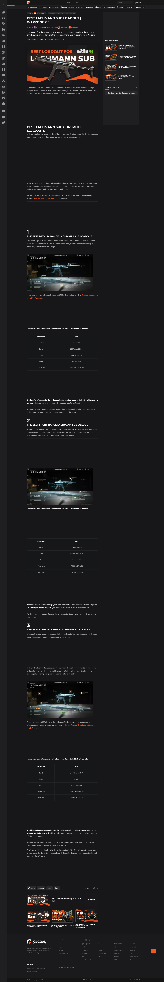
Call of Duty (41, 13)
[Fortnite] (3, 47)
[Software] (3, 87)
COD (99, 944)
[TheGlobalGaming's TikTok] (70, 969)
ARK (131, 953)
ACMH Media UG (86, 980)
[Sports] (3, 92)
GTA (99, 947)
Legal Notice (41, 968)
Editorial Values (63, 953)
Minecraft (133, 947)
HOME (29, 13)
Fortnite (132, 944)
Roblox (100, 950)
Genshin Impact (86, 960)
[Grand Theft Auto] (3, 52)
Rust (83, 956)
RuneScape (101, 960)
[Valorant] (3, 18)
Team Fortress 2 (135, 956)
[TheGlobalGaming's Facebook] (59, 969)
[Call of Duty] (3, 64)
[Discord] (3, 117)
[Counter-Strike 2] (3, 12)
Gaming (84, 947)
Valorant (132, 950)
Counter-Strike (118, 944)
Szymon (64, 27)
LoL (115, 947)
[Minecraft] (3, 41)
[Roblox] (3, 58)
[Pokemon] (3, 69)
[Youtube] (3, 111)
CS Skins (61, 950)
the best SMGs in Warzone (44, 198)
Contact (77, 2)
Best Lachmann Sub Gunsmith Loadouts (121, 93)
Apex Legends (86, 944)
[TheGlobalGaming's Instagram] (64, 969)
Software (84, 953)
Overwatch (85, 950)
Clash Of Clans (102, 953)
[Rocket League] (3, 24)
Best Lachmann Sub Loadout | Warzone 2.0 (62, 13)
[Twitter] (3, 122)
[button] (139, 2)
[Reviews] (3, 104)
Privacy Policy (31, 968)
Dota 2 (100, 956)
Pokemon (116, 956)
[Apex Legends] (3, 81)
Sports (132, 960)
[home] (28, 2)
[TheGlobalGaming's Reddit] (73, 969)
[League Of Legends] (3, 29)
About (69, 2)
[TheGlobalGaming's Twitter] (67, 969)
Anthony (40, 27)
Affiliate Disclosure (32, 971)
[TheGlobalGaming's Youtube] (62, 969)
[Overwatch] (3, 35)
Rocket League (118, 950)
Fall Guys (116, 960)
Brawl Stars (117, 953)
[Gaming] (3, 75)
